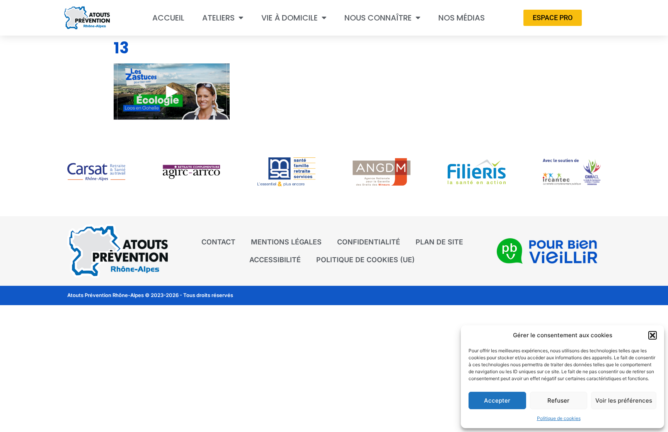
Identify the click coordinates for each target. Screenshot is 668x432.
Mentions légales (286, 242)
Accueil (168, 17)
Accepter (497, 400)
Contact (218, 242)
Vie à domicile (289, 17)
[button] (652, 335)
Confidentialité (368, 242)
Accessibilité (275, 260)
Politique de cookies (559, 418)
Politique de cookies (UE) (365, 260)
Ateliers (218, 17)
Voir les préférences (623, 400)
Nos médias (461, 17)
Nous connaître (378, 17)
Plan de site (439, 242)
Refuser (558, 400)
